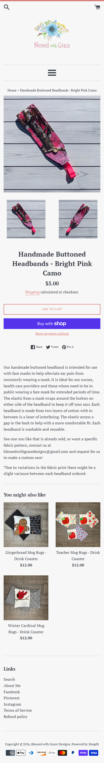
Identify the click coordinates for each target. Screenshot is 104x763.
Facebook (12, 691)
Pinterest (12, 698)
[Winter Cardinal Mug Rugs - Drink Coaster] (26, 597)
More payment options (52, 333)
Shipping (32, 292)
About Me (12, 685)
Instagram (12, 704)
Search (9, 679)
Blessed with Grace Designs (50, 744)
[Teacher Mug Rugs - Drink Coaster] (78, 524)
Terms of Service (18, 710)
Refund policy (15, 716)
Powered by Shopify (85, 744)
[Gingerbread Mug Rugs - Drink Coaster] (26, 524)
